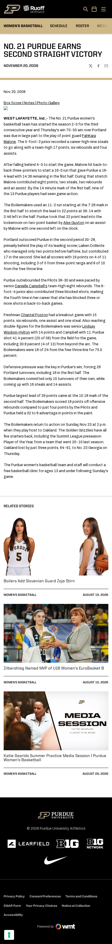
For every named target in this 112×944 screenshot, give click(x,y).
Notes (29, 103)
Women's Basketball (20, 595)
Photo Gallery (48, 103)
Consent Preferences (45, 896)
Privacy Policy (14, 896)
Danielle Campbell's (31, 286)
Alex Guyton (73, 223)
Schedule (58, 26)
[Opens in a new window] (28, 844)
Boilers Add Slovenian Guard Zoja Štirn (39, 581)
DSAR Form (12, 906)
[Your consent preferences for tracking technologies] (9, 935)
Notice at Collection (76, 906)
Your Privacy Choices (41, 906)
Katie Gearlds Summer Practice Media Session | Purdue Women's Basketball (55, 758)
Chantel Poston (34, 315)
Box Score (12, 103)
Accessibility (13, 915)
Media (102, 26)
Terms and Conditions (81, 896)
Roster (82, 26)
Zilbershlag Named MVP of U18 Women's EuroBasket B (54, 668)
